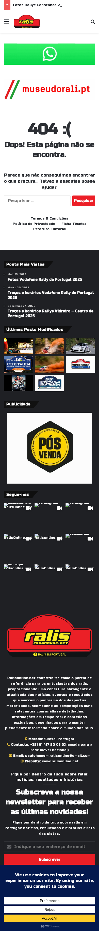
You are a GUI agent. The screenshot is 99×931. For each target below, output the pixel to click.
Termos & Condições (50, 218)
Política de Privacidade (34, 224)
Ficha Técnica (74, 224)
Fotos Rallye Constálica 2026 (40, 5)
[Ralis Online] (27, 21)
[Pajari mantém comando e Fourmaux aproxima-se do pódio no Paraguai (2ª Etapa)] (49, 346)
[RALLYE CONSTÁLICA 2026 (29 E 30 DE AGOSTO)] (18, 364)
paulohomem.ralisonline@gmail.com (57, 756)
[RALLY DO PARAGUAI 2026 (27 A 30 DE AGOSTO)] (80, 364)
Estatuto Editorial (50, 229)
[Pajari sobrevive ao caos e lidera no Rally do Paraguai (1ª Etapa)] (49, 364)
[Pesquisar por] (92, 23)
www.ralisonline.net (60, 761)
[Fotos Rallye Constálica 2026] (80, 346)
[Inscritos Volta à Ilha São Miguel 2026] (49, 383)
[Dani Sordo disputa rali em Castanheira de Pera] (18, 383)
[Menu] (6, 23)
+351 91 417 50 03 (45, 745)
